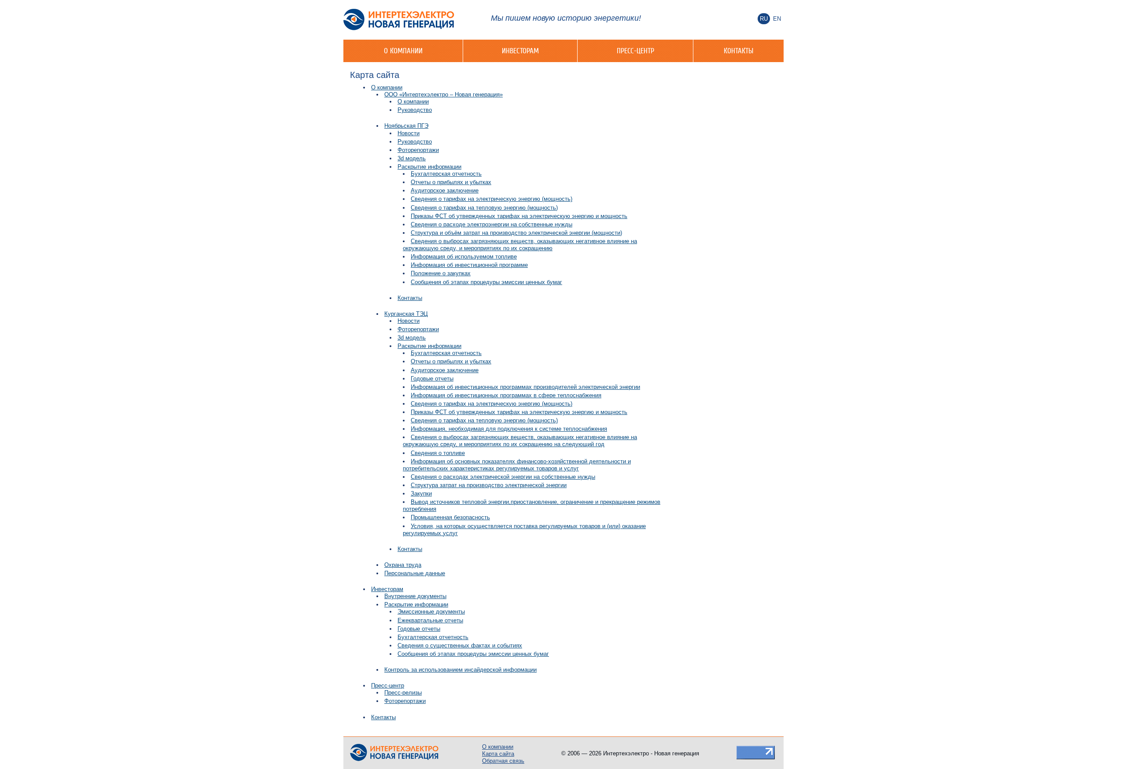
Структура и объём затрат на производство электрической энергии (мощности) (516, 232)
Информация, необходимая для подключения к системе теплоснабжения (509, 428)
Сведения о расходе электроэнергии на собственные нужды (491, 224)
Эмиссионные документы (431, 611)
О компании (403, 50)
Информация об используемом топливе (464, 256)
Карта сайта (498, 754)
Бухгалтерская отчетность (446, 173)
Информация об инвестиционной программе (469, 265)
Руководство (415, 110)
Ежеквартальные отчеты (430, 620)
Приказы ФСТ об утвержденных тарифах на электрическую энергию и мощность (519, 216)
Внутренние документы (415, 596)
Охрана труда (402, 565)
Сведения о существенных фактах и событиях (460, 645)
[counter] (756, 752)
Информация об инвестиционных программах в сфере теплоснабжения (506, 395)
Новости (409, 133)
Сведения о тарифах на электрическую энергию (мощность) (491, 199)
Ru (764, 18)
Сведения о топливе (438, 453)
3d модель (412, 158)
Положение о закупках (441, 273)
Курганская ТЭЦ (406, 314)
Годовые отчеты (432, 378)
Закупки (421, 493)
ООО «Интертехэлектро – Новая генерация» (443, 94)
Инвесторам (520, 50)
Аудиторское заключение (445, 190)
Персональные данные (414, 573)
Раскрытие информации (429, 166)
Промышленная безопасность (450, 517)
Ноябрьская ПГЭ (406, 125)
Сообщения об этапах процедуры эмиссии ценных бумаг (486, 282)
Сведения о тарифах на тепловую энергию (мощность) (484, 207)
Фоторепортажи (418, 150)
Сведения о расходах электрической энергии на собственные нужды (503, 476)
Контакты (738, 50)
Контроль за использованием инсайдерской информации (460, 669)
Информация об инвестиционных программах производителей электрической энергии (525, 387)
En (777, 18)
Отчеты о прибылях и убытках (451, 182)
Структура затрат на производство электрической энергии (489, 485)
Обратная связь (503, 761)
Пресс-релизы (403, 692)
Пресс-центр (635, 50)
